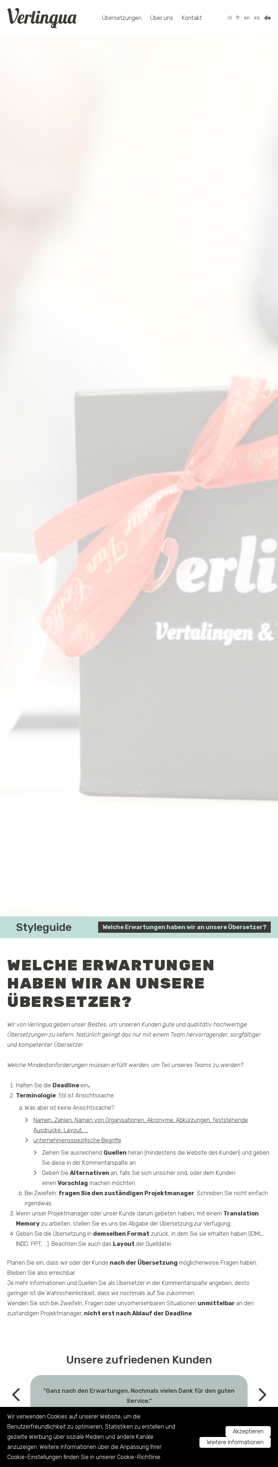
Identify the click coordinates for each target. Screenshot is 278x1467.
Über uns (161, 17)
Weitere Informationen (235, 1442)
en (247, 18)
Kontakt (192, 17)
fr (238, 18)
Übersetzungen (122, 17)
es (257, 18)
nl (230, 18)
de (267, 18)
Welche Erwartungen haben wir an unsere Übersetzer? (184, 927)
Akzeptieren (248, 1431)
